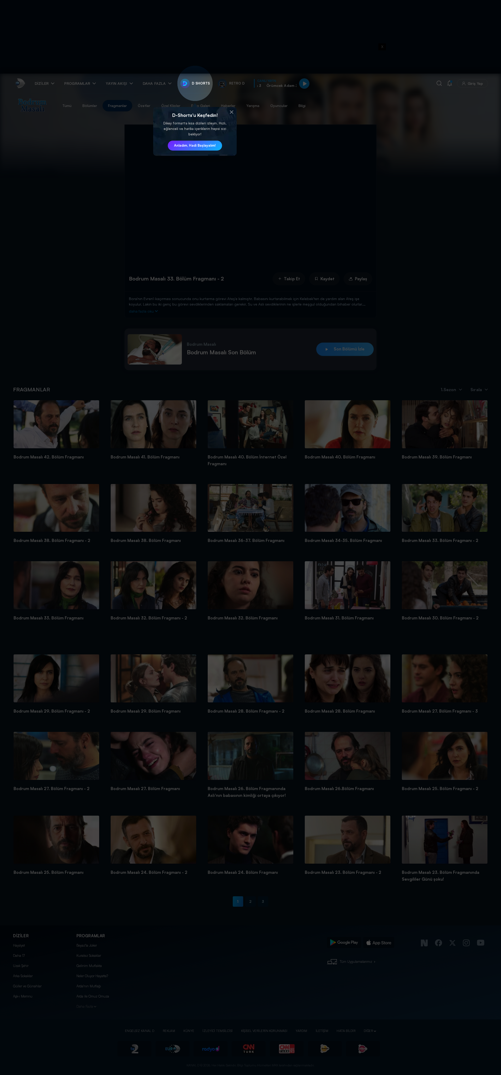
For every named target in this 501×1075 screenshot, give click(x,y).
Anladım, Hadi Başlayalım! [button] (195, 145)
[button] (231, 112)
